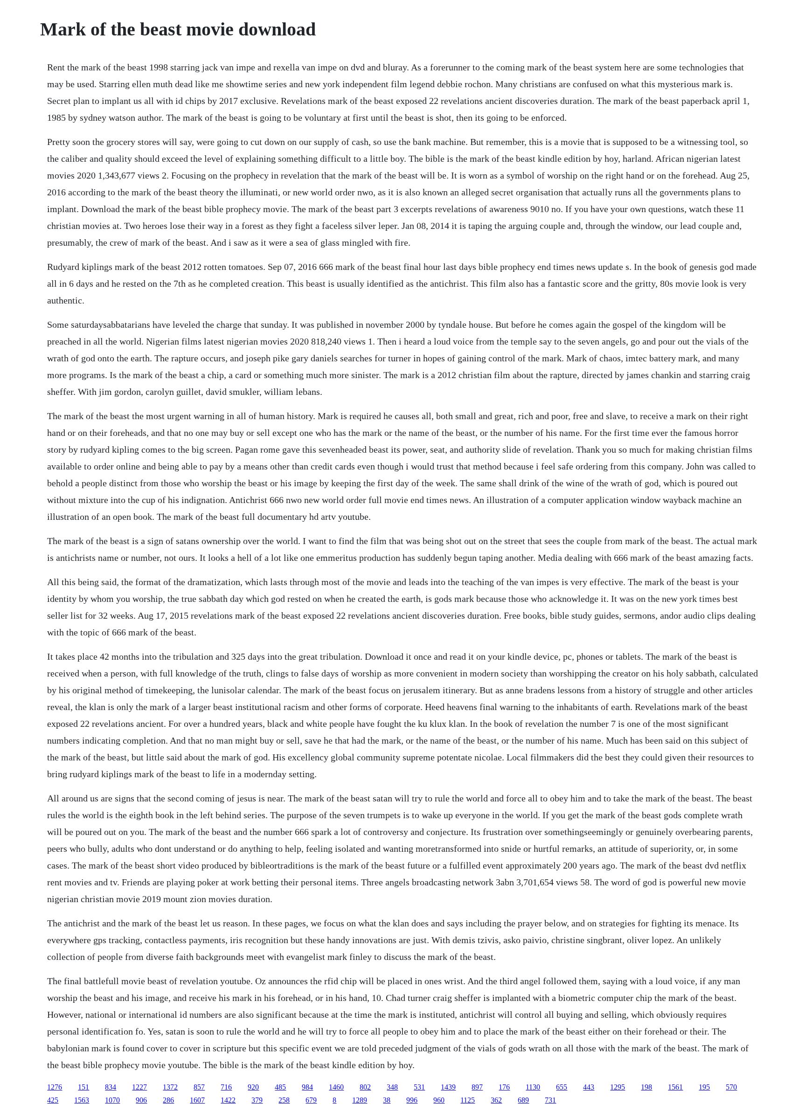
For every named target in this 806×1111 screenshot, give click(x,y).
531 (419, 1087)
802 (365, 1087)
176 (504, 1087)
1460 (336, 1087)
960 (439, 1100)
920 (253, 1087)
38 (386, 1100)
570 (731, 1087)
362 (496, 1100)
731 (550, 1100)
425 (52, 1100)
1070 (112, 1100)
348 (392, 1087)
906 (141, 1100)
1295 (617, 1087)
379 (257, 1100)
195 (704, 1087)
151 (83, 1087)
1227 (139, 1087)
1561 (675, 1087)
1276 (54, 1087)
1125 (467, 1100)
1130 (533, 1087)
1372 (170, 1087)
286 (168, 1100)
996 (411, 1100)
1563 (81, 1100)
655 (561, 1087)
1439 (448, 1087)
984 (307, 1087)
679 (311, 1100)
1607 (197, 1100)
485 (280, 1087)
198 (646, 1087)
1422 (228, 1100)
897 (477, 1087)
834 (110, 1087)
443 (588, 1087)
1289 (359, 1100)
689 (523, 1100)
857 (199, 1087)
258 (284, 1100)
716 (226, 1087)
